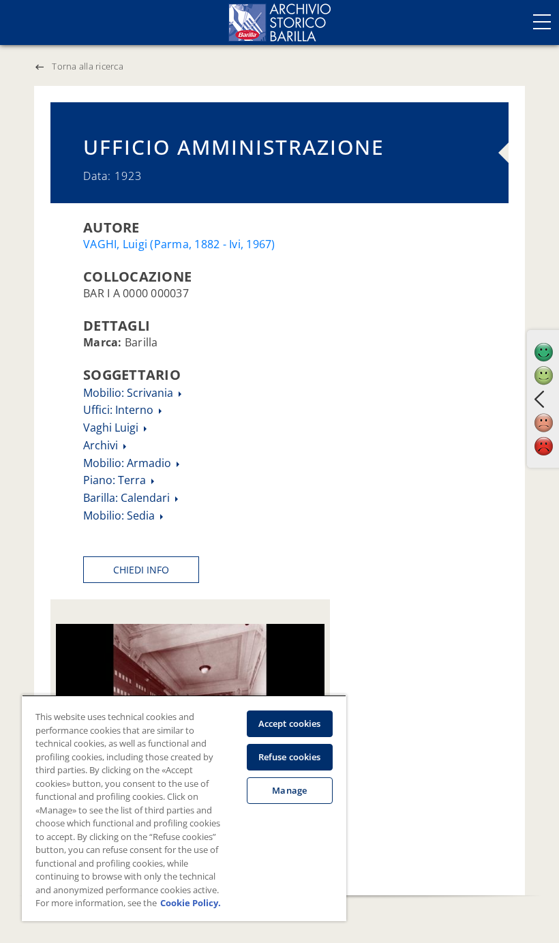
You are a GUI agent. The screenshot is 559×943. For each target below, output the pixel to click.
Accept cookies (289, 723)
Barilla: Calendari (127, 497)
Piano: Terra (116, 480)
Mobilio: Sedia (120, 515)
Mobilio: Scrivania (129, 392)
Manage (289, 790)
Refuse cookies (289, 757)
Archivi (102, 445)
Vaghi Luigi (112, 427)
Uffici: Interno (119, 409)
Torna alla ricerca (87, 66)
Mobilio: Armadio (128, 462)
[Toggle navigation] (542, 22)
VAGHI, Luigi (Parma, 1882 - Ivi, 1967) (179, 244)
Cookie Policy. (190, 903)
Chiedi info (141, 569)
